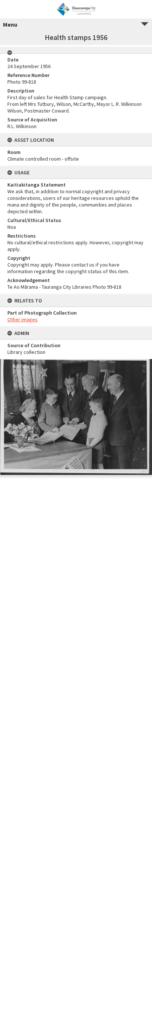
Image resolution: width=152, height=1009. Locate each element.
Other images (22, 319)
